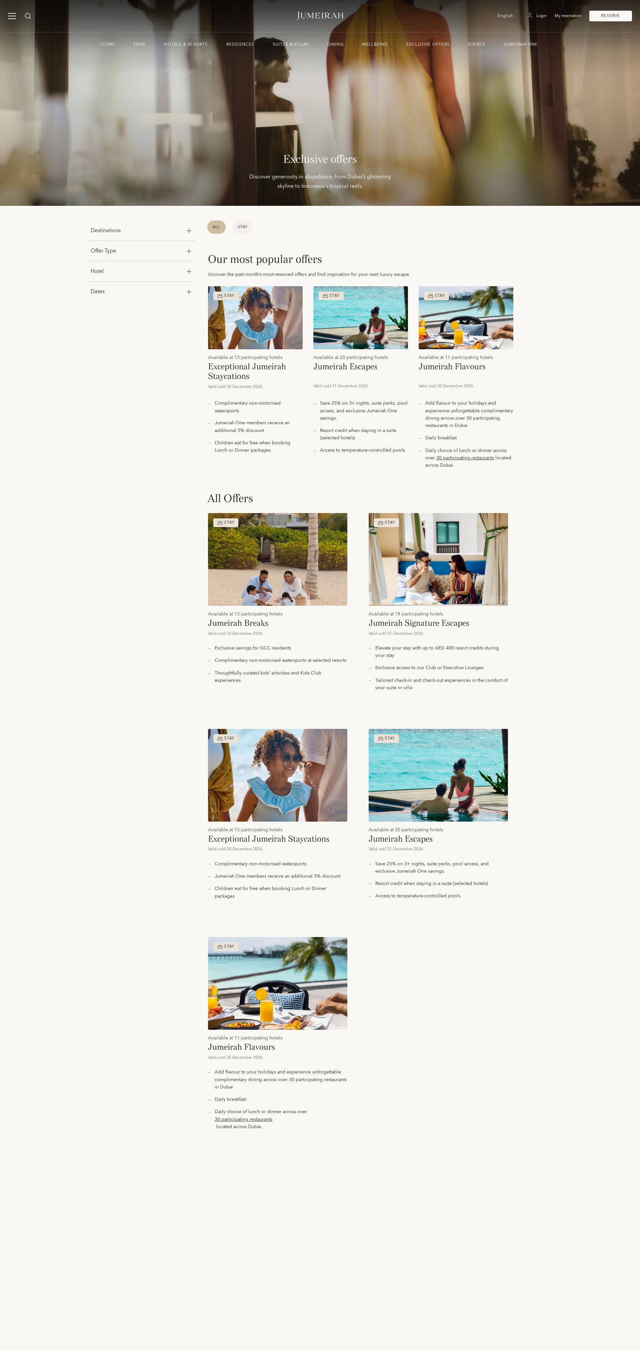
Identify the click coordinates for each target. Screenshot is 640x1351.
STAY (243, 227)
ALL (216, 227)
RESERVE (610, 15)
